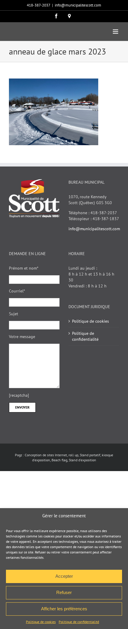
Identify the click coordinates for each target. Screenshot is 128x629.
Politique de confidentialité (79, 622)
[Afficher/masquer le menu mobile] (116, 31)
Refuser (64, 592)
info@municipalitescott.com (78, 5)
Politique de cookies (41, 622)
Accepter (64, 576)
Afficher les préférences (64, 608)
